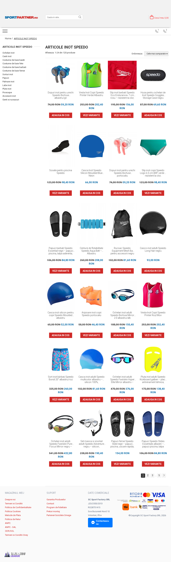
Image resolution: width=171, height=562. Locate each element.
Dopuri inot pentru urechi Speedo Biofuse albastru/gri (60, 95)
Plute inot (7, 89)
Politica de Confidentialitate (18, 507)
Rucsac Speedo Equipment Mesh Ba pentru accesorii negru (122, 251)
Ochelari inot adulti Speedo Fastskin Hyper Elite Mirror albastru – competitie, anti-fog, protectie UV (122, 379)
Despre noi (10, 499)
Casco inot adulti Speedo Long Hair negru (153, 249)
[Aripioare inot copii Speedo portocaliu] (91, 295)
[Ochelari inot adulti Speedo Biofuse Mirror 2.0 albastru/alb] (122, 295)
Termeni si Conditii (14, 503)
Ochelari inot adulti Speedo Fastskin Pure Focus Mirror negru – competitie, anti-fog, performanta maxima (60, 444)
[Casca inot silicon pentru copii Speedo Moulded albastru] (60, 295)
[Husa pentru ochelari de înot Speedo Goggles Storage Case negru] (153, 75)
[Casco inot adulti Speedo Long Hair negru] (153, 223)
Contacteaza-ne (102, 522)
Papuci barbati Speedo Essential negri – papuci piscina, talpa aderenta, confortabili (60, 251)
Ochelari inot (9, 53)
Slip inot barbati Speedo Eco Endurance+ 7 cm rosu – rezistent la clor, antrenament (122, 95)
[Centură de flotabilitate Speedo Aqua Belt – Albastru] (91, 224)
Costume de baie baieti (14, 60)
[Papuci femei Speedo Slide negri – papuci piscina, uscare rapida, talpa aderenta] (122, 423)
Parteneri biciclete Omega (59, 515)
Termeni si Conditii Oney (16, 535)
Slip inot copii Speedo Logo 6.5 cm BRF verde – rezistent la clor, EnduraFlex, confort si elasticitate (153, 173)
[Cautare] (80, 17)
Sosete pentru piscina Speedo (60, 171)
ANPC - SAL (10, 527)
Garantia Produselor (56, 499)
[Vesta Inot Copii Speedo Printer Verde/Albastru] (91, 75)
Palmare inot (8, 81)
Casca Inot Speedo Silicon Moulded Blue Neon (91, 173)
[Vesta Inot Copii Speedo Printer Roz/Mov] (153, 295)
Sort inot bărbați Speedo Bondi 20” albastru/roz (60, 378)
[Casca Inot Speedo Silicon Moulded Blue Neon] (91, 146)
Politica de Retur (13, 519)
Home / (9, 38)
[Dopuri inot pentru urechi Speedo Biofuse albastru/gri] (60, 75)
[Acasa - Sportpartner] (21, 17)
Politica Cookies (13, 511)
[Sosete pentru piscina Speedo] (60, 146)
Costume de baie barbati (14, 67)
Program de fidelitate (57, 507)
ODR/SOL (9, 531)
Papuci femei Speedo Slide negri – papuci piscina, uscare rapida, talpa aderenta (122, 444)
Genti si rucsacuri (11, 99)
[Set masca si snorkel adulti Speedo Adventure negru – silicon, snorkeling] (91, 423)
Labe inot (7, 85)
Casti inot (7, 56)
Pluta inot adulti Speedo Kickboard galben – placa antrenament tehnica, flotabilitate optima (153, 379)
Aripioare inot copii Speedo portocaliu (91, 314)
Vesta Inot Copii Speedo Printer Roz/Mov (153, 314)
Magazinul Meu (14, 492)
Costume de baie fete (13, 63)
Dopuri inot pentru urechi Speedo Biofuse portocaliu (122, 173)
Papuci (6, 78)
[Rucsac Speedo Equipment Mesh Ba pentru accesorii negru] (122, 224)
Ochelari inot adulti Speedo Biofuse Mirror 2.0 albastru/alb (122, 315)
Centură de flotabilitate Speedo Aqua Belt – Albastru (91, 251)
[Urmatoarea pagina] (164, 475)
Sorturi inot (8, 74)
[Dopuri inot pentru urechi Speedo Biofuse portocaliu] (122, 146)
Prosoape (7, 92)
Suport (51, 492)
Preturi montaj (53, 511)
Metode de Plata (13, 515)
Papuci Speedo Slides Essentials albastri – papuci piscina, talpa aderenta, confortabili (153, 444)
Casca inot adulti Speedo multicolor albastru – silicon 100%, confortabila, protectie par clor (91, 379)
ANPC (8, 523)
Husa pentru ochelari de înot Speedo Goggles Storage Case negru (153, 95)
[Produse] (5, 32)
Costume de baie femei (14, 70)
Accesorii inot (9, 96)
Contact (50, 503)
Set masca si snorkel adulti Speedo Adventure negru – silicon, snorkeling (91, 444)
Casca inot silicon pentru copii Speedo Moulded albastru (61, 315)
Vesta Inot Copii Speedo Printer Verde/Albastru (91, 94)
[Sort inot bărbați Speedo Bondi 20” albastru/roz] (60, 359)
